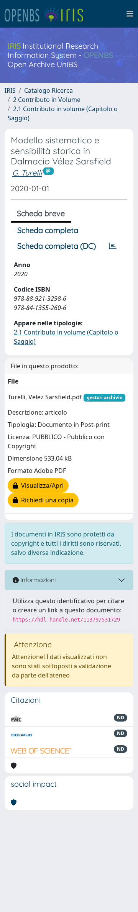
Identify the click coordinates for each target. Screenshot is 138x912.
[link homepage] (47, 14)
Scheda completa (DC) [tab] (56, 246)
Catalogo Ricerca (48, 90)
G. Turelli (27, 172)
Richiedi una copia (46, 500)
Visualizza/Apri (41, 485)
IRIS (10, 90)
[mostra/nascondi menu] (130, 14)
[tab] (112, 246)
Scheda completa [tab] (47, 230)
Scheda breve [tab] (41, 213)
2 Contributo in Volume (46, 99)
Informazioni (37, 580)
